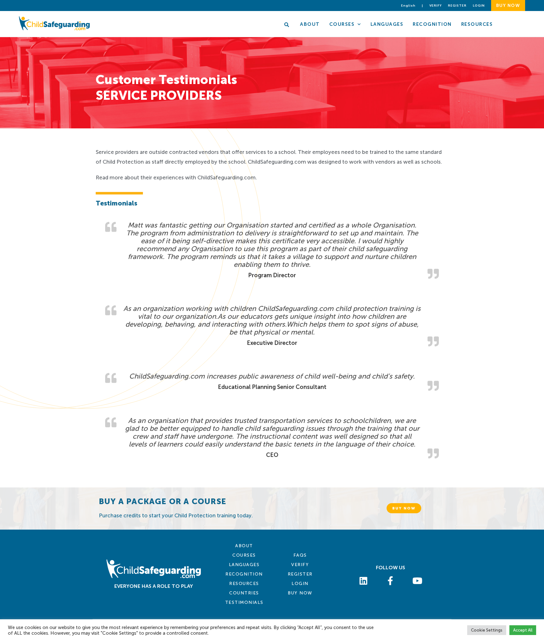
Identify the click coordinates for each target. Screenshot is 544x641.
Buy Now (300, 593)
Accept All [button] (522, 630)
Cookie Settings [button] (486, 630)
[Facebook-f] (390, 581)
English (408, 6)
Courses (342, 24)
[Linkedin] (363, 581)
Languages (387, 24)
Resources (477, 24)
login (479, 6)
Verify (435, 6)
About (310, 24)
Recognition (432, 24)
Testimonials (244, 602)
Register (457, 6)
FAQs (300, 555)
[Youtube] (417, 581)
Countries (244, 593)
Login (300, 583)
